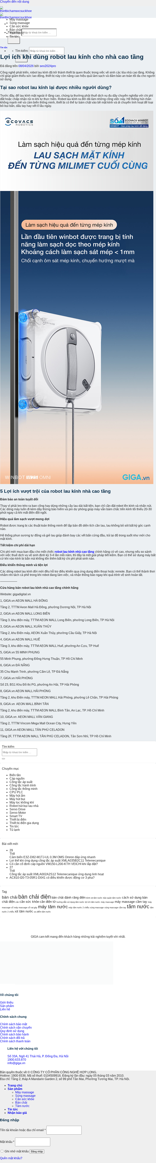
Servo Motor (18, 812)
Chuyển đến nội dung (14, 1)
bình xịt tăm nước (94, 898)
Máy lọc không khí (22, 802)
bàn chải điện (34, 896)
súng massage (97, 907)
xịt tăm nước (24, 911)
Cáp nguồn (17, 778)
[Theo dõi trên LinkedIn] (10, 987)
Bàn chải (15, 29)
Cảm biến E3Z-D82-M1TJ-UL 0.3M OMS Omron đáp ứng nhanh (53, 857)
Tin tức (14, 36)
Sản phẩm (15, 1088)
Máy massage (19, 19)
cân (17, 902)
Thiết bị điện (18, 819)
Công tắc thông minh (23, 788)
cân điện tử (48, 902)
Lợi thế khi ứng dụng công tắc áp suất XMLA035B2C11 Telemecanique (58, 860)
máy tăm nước (53, 906)
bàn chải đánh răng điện (68, 897)
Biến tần (15, 775)
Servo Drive (17, 809)
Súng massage (20, 22)
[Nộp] (14, 40)
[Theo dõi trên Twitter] (7, 987)
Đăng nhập (37, 1151)
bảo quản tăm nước (112, 898)
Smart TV (16, 816)
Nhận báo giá (17, 1112)
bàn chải (10, 897)
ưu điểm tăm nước (42, 912)
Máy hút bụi (17, 799)
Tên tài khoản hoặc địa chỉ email (23, 1130)
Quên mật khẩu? (11, 1158)
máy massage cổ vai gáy (25, 907)
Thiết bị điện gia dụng (24, 823)
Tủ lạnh (15, 829)
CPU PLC (16, 792)
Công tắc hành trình (23, 785)
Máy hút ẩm (17, 795)
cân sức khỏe (29, 902)
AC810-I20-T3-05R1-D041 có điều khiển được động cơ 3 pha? (52, 877)
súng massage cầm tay (115, 907)
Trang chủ (15, 1085)
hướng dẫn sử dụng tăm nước (70, 902)
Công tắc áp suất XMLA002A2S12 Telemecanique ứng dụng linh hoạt (57, 874)
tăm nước (138, 906)
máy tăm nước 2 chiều (78, 907)
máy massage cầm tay (131, 902)
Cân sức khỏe (19, 26)
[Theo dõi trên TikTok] (4, 987)
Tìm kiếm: (21, 50)
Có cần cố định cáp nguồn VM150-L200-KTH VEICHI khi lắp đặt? (54, 864)
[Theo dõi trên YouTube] (13, 987)
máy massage (107, 902)
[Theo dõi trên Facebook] (1, 987)
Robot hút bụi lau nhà (24, 805)
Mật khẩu (7, 1141)
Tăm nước (17, 33)
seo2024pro (48, 66)
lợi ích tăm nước (92, 902)
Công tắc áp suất (21, 782)
